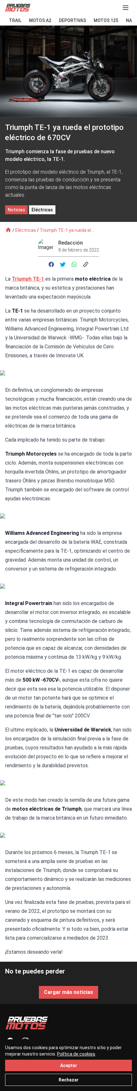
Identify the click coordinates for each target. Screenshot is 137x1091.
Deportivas (72, 20)
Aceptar (68, 1065)
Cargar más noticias (68, 992)
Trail (15, 20)
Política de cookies (76, 1054)
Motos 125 (106, 20)
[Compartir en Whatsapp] (74, 264)
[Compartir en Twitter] (63, 264)
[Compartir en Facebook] (51, 264)
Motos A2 (40, 20)
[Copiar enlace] (86, 264)
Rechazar (69, 1079)
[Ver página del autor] (48, 246)
